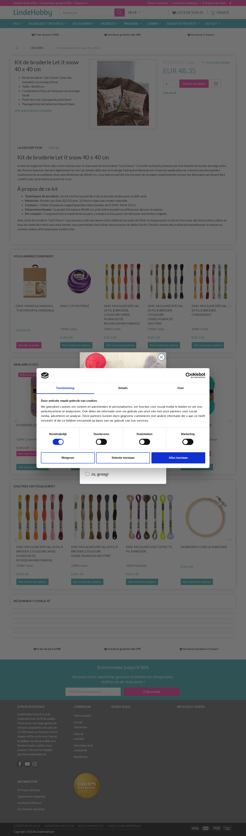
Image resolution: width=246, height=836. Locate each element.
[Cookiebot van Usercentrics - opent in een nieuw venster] (188, 375)
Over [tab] (180, 388)
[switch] (101, 442)
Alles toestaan (178, 457)
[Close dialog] (161, 357)
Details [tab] (123, 388)
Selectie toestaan (123, 457)
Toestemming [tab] (65, 388)
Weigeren (68, 457)
